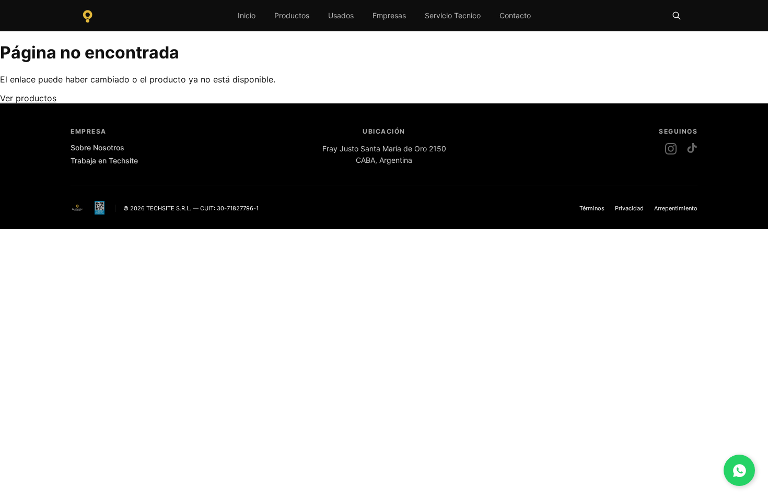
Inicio (246, 15)
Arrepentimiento (675, 208)
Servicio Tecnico (453, 15)
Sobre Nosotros (97, 147)
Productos (291, 15)
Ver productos (28, 98)
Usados (341, 15)
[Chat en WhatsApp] (739, 470)
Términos (591, 208)
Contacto (515, 15)
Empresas (389, 15)
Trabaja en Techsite (104, 160)
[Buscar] (676, 15)
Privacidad (629, 208)
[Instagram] (671, 149)
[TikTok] (691, 149)
